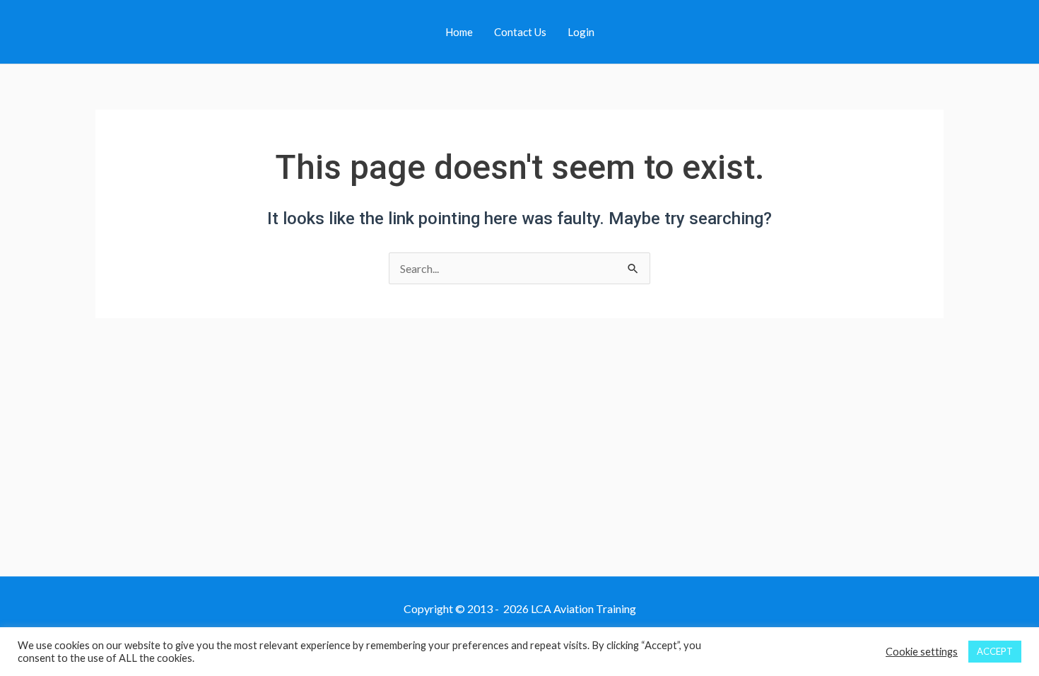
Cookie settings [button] (922, 652)
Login (581, 31)
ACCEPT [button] (995, 651)
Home (459, 31)
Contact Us (520, 31)
